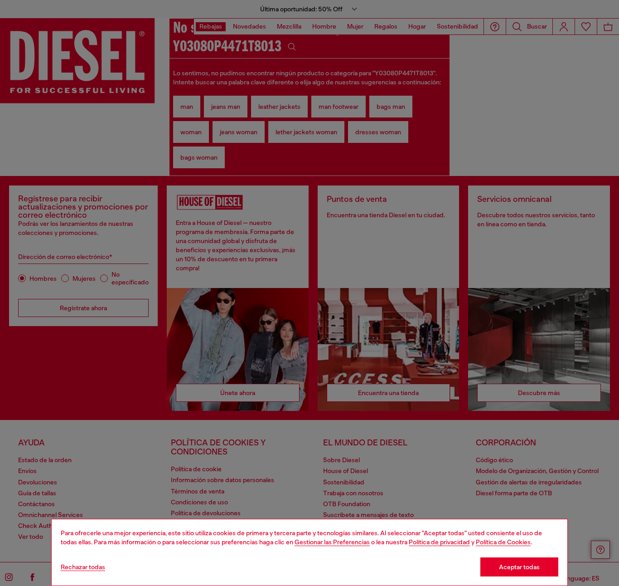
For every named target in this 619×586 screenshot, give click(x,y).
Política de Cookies (503, 542)
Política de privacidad (439, 542)
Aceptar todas (519, 567)
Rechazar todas (83, 567)
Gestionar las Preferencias (332, 542)
